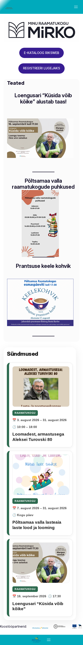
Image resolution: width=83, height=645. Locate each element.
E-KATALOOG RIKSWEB (41, 53)
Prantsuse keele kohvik (43, 266)
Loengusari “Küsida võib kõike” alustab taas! (43, 98)
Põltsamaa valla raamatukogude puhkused (43, 184)
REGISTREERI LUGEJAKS (41, 68)
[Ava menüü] (76, 7)
